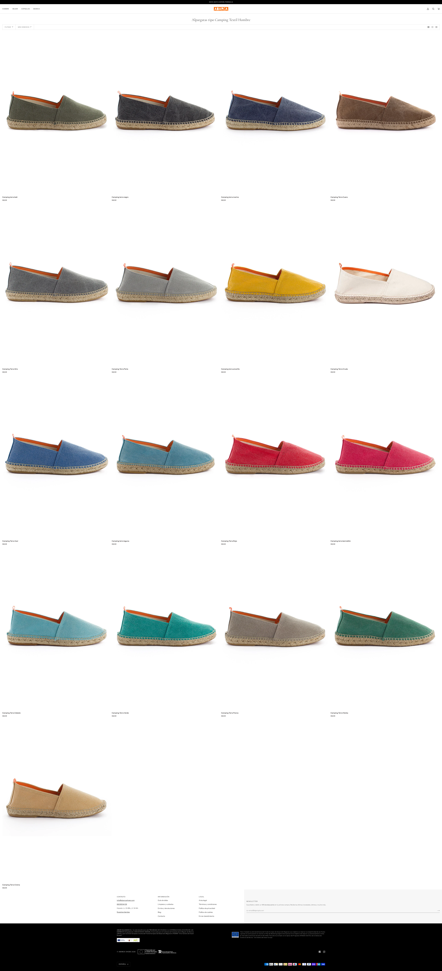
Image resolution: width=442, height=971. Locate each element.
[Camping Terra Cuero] (385, 112)
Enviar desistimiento (206, 916)
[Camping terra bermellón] (385, 455)
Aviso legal (203, 900)
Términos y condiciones (208, 904)
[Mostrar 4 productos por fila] (437, 27)
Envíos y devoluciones (166, 908)
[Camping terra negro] (166, 112)
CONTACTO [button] (121, 897)
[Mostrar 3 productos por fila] (432, 27)
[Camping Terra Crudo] (385, 284)
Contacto (161, 916)
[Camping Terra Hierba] (385, 627)
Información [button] (163, 897)
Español (123, 964)
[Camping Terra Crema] (57, 799)
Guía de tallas (163, 900)
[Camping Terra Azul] (57, 455)
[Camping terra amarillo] (275, 284)
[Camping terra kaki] (57, 112)
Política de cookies (206, 912)
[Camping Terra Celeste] (57, 627)
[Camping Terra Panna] (275, 627)
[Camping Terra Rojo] (275, 455)
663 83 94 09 (122, 904)
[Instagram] (324, 952)
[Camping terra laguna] (166, 455)
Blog (159, 912)
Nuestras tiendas (123, 912)
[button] (6, 8)
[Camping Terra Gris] (57, 284)
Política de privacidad (207, 908)
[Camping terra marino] (275, 112)
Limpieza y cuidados (165, 904)
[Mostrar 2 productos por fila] (428, 27)
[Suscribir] (437, 910)
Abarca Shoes (125, 952)
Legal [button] (201, 897)
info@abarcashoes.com (126, 900)
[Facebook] (320, 952)
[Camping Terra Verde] (166, 627)
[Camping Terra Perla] (166, 284)
